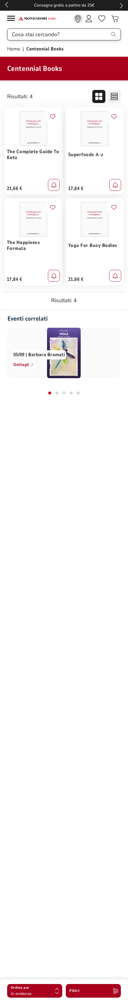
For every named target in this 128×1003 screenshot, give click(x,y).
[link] (78, 18)
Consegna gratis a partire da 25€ (64, 5)
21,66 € (14, 188)
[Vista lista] (114, 96)
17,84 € (75, 188)
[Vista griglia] (98, 96)
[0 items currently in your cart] (114, 18)
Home (14, 49)
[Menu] (12, 19)
